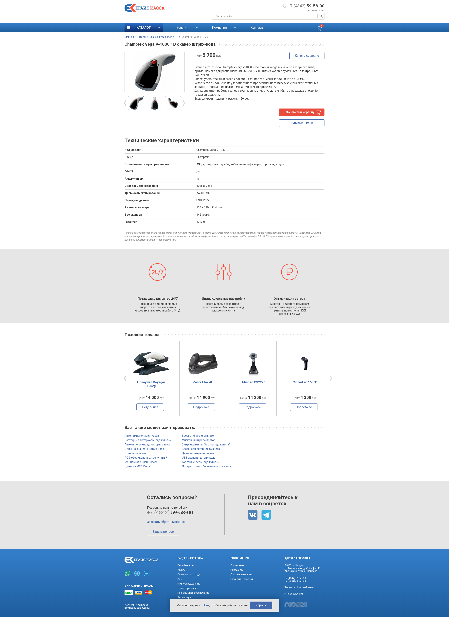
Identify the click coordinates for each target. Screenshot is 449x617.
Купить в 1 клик (301, 123)
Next (184, 103)
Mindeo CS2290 (202, 382)
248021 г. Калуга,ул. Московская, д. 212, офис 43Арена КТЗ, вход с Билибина (302, 568)
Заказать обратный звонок (166, 522)
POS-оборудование (188, 583)
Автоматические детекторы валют (147, 444)
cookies (204, 605)
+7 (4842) (306, 6)
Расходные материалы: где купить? (148, 440)
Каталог (141, 36)
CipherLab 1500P (254, 382)
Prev (125, 103)
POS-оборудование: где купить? (146, 457)
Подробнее (150, 407)
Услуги (181, 570)
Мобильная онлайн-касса (141, 462)
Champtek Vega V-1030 (195, 36)
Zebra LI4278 (151, 382)
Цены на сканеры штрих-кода (144, 449)
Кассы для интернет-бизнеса (201, 449)
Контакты (257, 27)
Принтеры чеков (135, 453)
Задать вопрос (163, 531)
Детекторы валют (187, 588)
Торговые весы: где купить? (200, 462)
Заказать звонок (316, 10)
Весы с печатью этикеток (198, 435)
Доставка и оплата (241, 574)
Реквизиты (236, 570)
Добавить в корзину (300, 112)
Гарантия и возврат (241, 579)
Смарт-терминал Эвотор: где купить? (206, 444)
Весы (180, 579)
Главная (129, 36)
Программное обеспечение (193, 592)
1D (176, 36)
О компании (237, 565)
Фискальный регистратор (198, 440)
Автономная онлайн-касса (142, 435)
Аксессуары (184, 597)
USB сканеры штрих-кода (198, 457)
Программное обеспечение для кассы (207, 466)
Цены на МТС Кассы (138, 466)
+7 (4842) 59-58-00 (295, 578)
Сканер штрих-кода (161, 36)
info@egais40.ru (293, 593)
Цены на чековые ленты (198, 453)
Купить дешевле (307, 55)
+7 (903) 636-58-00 (295, 581)
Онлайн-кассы (185, 565)
